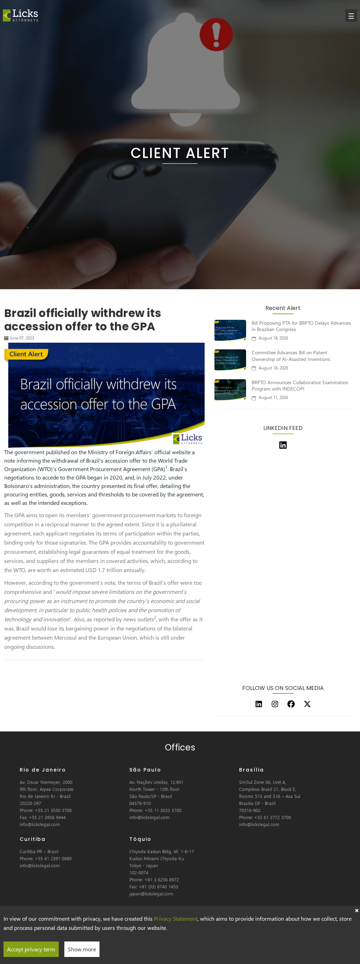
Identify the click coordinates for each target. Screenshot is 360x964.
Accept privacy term (31, 949)
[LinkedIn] (258, 704)
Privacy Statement (176, 918)
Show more (82, 949)
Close (356, 909)
